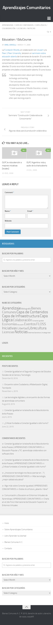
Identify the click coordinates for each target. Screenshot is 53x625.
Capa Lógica (40, 25)
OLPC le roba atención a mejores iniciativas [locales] (12, 165)
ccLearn (40, 50)
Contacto (8, 548)
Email (30, 211)
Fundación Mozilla (11, 50)
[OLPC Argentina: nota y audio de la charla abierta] (38, 153)
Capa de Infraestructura (20, 316)
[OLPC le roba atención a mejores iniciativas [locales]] (14, 153)
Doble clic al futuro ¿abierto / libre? (33, 489)
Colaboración (8, 28)
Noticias (31, 28)
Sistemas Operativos (34, 333)
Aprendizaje (7, 25)
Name (8, 211)
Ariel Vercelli (10, 45)
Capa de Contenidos (24, 25)
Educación (20, 325)
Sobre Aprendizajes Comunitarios (18, 529)
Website (8, 221)
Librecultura (37, 328)
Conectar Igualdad (38, 321)
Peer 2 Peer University (11, 53)
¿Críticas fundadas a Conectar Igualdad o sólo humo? (26, 423)
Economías (9, 324)
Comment (9, 192)
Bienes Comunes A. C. (13, 542)
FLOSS (41, 324)
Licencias (21, 28)
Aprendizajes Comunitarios (27, 7)
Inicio (6, 523)
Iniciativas (9, 328)
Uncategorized (46, 333)
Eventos (30, 324)
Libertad (23, 328)
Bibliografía (26, 308)
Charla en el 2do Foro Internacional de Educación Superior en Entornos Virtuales (25, 502)
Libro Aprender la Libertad (15, 536)
